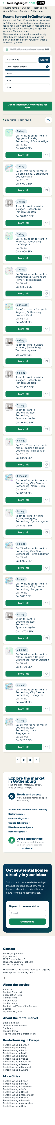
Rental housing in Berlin (15, 1050)
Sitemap (7, 1008)
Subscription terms (12, 995)
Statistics (8, 1028)
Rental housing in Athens (15, 1069)
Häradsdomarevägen (19, 827)
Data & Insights (11, 1022)
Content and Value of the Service (20, 1006)
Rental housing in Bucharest (17, 1061)
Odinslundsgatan (17, 818)
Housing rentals (11, 8)
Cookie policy (10, 1003)
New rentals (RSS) (12, 1011)
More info (24, 155)
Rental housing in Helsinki (16, 1092)
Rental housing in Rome (15, 1056)
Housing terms (10, 1031)
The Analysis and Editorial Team (19, 1033)
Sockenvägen (15, 814)
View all (29, 848)
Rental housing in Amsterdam (18, 1103)
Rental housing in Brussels (16, 1100)
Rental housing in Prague (16, 1083)
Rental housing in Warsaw (16, 1064)
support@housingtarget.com (18, 962)
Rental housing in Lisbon (15, 1081)
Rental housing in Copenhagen (18, 1095)
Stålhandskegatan (18, 822)
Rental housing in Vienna (15, 1058)
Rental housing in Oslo (14, 1106)
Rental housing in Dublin (15, 1097)
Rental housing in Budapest (17, 1067)
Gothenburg (37, 11)
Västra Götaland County (15, 11)
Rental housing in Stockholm (17, 1086)
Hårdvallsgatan (16, 831)
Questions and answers (15, 1025)
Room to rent (40, 8)
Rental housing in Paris (14, 1047)
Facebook (4, 978)
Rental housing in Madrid (15, 1053)
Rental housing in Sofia (14, 1089)
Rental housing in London (16, 1045)
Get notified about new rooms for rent (27, 106)
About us (7, 989)
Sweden (26, 8)
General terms (10, 997)
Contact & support (12, 992)
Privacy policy (10, 1000)
